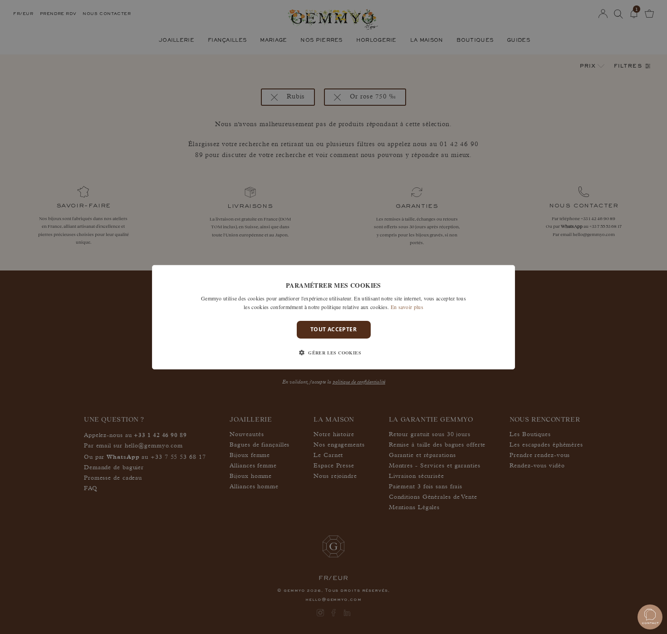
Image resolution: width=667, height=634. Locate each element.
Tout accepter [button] (333, 329)
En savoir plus (407, 306)
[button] (333, 353)
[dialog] (333, 317)
